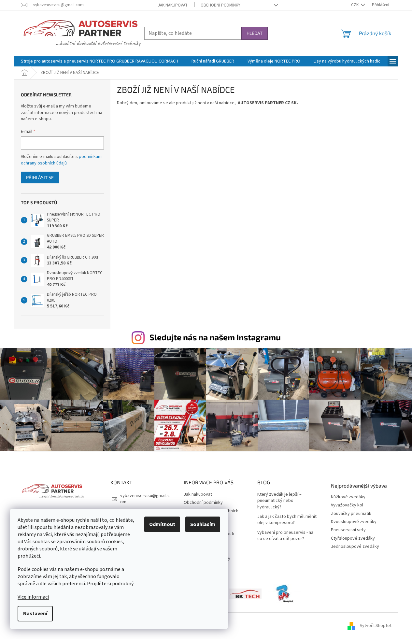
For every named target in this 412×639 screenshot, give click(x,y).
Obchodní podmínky (220, 5)
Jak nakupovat (173, 5)
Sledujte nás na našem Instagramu (215, 337)
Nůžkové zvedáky (348, 497)
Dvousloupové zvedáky (353, 521)
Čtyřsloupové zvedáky (353, 538)
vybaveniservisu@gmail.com (145, 498)
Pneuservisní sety (348, 530)
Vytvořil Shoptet (375, 625)
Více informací (33, 597)
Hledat (255, 33)
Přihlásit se (40, 177)
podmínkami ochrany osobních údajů (62, 159)
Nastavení (35, 613)
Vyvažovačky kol (347, 505)
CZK (355, 5)
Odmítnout (162, 524)
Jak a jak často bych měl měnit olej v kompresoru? (287, 520)
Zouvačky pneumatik (351, 513)
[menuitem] (99, 61)
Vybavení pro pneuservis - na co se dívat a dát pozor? (285, 536)
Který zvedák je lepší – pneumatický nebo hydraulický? (279, 500)
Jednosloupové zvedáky (355, 546)
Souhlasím (202, 524)
